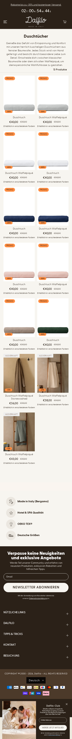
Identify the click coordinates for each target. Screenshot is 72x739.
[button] (4, 22)
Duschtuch (19, 117)
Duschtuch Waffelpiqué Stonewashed (19, 397)
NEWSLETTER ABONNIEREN (36, 587)
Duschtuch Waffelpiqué (53, 117)
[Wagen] (65, 22)
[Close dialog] (67, 704)
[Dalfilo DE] (36, 22)
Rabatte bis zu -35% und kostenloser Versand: (36, 4)
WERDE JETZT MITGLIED (53, 728)
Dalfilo (37, 673)
